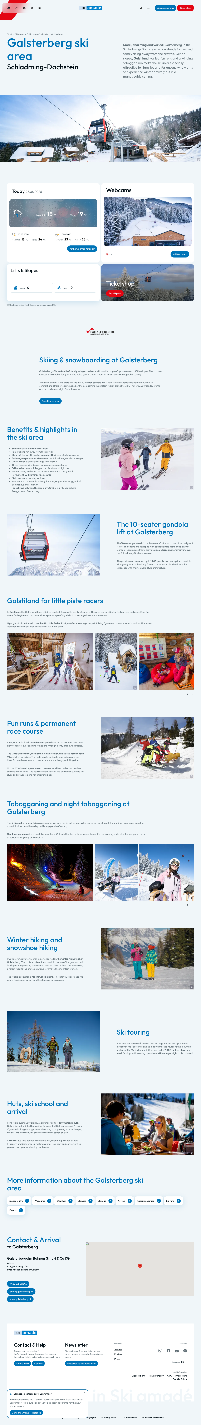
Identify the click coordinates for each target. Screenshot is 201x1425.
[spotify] (185, 1350)
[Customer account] (148, 7)
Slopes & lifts (16, 1200)
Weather (61, 1200)
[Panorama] (39, 7)
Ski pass (82, 1200)
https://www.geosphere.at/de (42, 305)
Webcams (39, 1200)
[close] (84, 1392)
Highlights (91, 1417)
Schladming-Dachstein (37, 34)
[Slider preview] (187, 694)
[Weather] (16, 7)
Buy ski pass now (50, 401)
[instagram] (160, 1350)
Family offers (110, 1417)
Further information (154, 1417)
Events (12, 1210)
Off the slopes (130, 1417)
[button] (198, 159)
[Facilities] (24, 7)
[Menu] (9, 8)
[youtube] (177, 1350)
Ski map (102, 1200)
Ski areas (19, 34)
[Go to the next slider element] (192, 694)
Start (9, 34)
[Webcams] (32, 7)
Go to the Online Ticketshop (26, 1412)
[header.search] (140, 7)
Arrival (121, 1200)
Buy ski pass (115, 293)
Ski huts (170, 1200)
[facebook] (168, 1350)
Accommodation (146, 1200)
